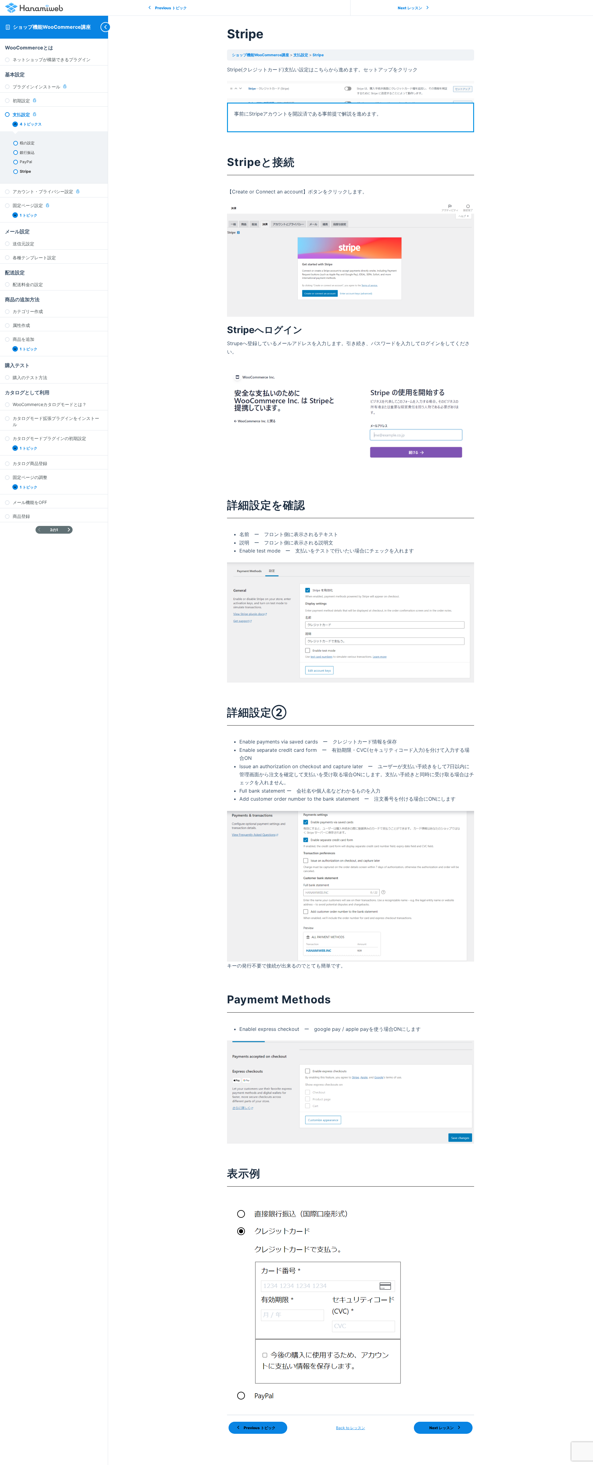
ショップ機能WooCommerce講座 (52, 27)
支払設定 (301, 55)
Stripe (318, 55)
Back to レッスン (350, 1427)
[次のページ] (69, 530)
